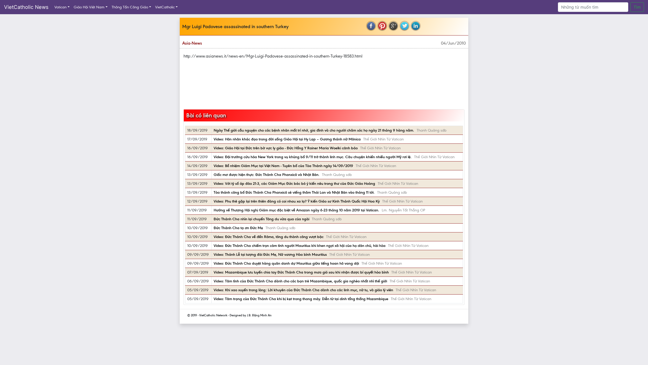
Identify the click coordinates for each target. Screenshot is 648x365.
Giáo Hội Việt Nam (89, 7)
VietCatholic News (26, 7)
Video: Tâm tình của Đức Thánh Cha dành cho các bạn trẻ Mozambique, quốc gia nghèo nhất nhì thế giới (300, 281)
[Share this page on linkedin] (416, 26)
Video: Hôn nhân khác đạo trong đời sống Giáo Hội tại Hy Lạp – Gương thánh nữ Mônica (287, 139)
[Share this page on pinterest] (382, 26)
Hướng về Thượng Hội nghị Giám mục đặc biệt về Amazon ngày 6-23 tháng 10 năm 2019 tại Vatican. (296, 210)
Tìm (637, 7)
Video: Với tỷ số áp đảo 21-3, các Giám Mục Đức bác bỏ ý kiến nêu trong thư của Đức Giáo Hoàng (294, 183)
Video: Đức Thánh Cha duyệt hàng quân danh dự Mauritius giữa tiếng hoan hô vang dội (286, 263)
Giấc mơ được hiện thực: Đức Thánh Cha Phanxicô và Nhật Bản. (266, 174)
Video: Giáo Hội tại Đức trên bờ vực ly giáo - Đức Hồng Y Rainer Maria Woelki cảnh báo (286, 148)
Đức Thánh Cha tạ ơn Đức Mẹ (238, 228)
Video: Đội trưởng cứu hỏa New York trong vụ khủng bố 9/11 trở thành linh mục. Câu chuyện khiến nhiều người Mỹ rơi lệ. (313, 157)
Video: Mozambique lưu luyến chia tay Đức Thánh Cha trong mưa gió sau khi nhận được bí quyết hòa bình (301, 272)
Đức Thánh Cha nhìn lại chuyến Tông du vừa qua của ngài (261, 219)
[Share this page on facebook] (371, 26)
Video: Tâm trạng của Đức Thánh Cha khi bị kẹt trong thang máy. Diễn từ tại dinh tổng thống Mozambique (301, 299)
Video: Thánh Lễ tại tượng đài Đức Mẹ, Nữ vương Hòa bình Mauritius (270, 254)
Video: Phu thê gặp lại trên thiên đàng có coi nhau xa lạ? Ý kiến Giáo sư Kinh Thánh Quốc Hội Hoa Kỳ (297, 201)
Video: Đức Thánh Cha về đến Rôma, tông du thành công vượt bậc (268, 236)
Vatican (60, 7)
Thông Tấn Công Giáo (130, 7)
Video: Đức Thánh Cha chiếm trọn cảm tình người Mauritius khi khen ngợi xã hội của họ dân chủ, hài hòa (300, 245)
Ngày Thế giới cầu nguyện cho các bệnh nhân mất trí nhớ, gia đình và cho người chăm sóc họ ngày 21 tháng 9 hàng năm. (314, 130)
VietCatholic (165, 7)
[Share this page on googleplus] (393, 26)
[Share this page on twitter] (404, 26)
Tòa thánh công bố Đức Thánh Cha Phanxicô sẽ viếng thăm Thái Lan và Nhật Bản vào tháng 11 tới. (294, 192)
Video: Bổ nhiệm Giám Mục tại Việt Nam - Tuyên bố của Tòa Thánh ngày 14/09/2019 (283, 165)
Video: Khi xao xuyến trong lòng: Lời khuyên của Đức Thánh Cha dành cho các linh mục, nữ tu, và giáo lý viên (303, 290)
